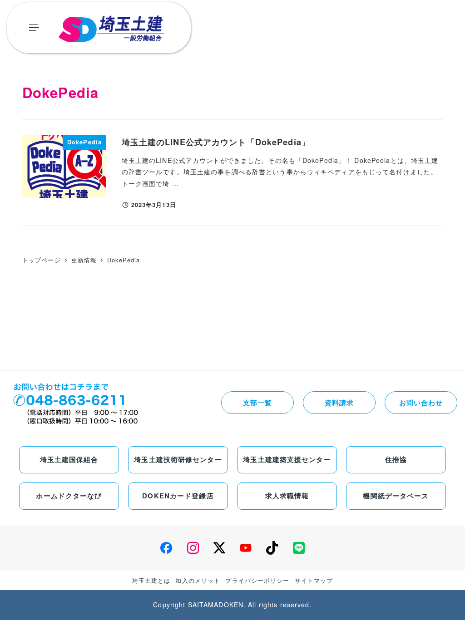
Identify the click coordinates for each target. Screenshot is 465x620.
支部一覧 (257, 403)
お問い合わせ (421, 403)
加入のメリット (197, 580)
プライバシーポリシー (257, 580)
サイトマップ (314, 580)
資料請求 (339, 403)
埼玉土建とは (151, 580)
